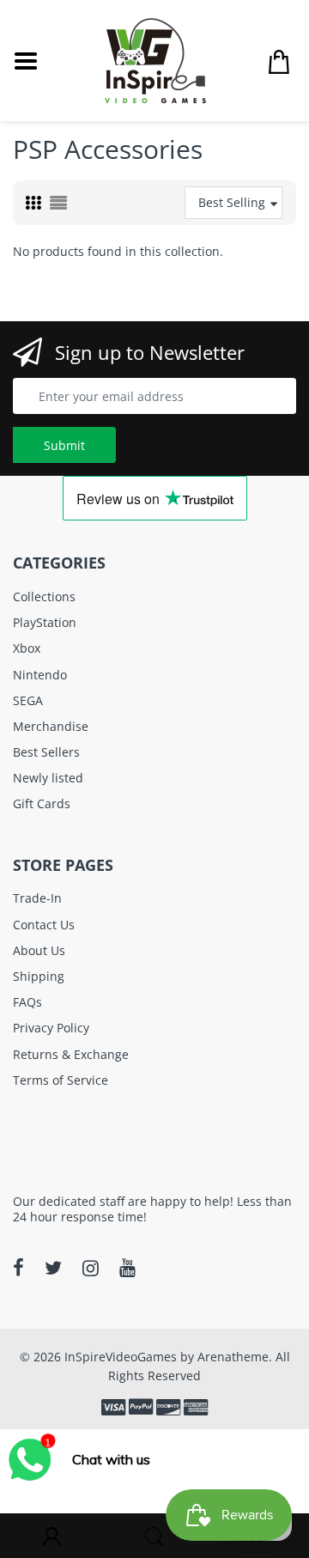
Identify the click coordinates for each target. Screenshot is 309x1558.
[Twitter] (53, 1267)
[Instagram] (90, 1267)
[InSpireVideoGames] (155, 59)
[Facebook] (18, 1267)
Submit (64, 445)
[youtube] (127, 1267)
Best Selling (231, 202)
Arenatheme (233, 1356)
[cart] (279, 61)
